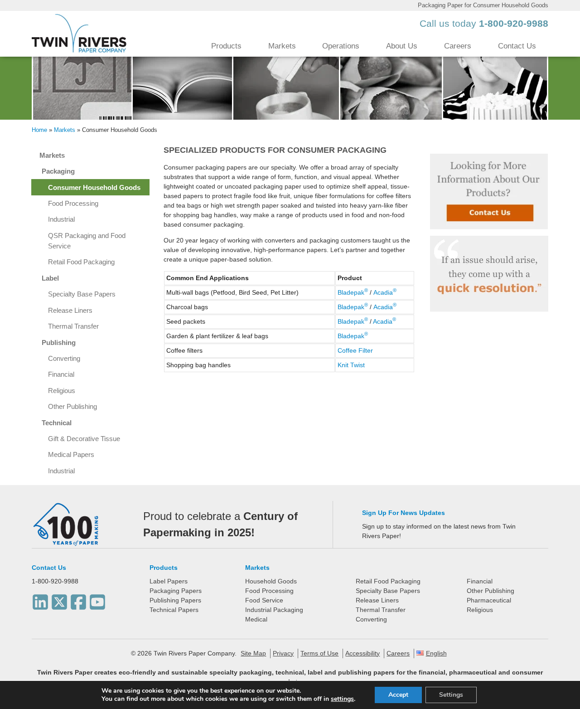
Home (39, 129)
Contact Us (517, 46)
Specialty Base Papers (82, 294)
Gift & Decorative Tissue (84, 438)
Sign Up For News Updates (403, 512)
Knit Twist (351, 365)
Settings (451, 694)
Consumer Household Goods (94, 187)
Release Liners (70, 310)
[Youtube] (97, 600)
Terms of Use (319, 653)
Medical (256, 619)
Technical (57, 423)
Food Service (264, 600)
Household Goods (271, 581)
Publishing (59, 342)
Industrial (61, 219)
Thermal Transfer (73, 326)
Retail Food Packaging (81, 262)
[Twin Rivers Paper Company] (79, 50)
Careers (457, 46)
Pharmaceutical (489, 600)
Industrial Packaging (274, 609)
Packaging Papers (176, 590)
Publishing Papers (175, 600)
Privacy (283, 653)
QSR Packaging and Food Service (87, 241)
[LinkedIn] (40, 600)
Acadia (384, 292)
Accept (398, 694)
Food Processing (73, 203)
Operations (340, 46)
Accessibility (362, 653)
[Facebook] (78, 600)
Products (226, 46)
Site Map (253, 653)
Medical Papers (71, 454)
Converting (64, 358)
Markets (282, 46)
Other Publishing (72, 406)
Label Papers (169, 581)
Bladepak (353, 292)
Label (50, 278)
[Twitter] (59, 600)
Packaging (58, 171)
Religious (61, 390)
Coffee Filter (356, 350)
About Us (401, 46)
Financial (61, 374)
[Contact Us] (489, 191)
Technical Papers (174, 609)
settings (342, 699)
